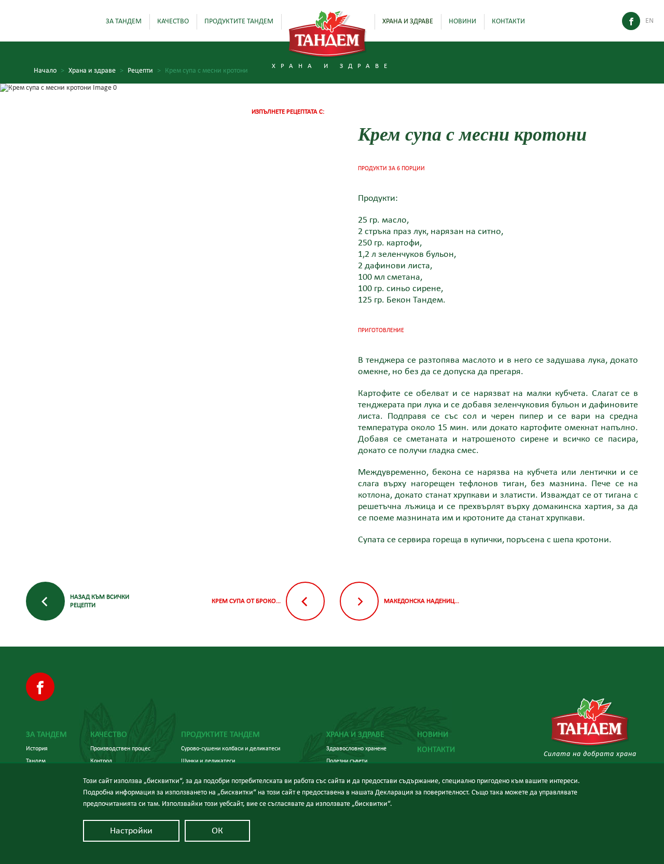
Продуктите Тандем (238, 21)
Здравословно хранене (356, 748)
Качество (173, 21)
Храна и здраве (407, 21)
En (649, 20)
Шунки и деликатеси (208, 761)
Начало (49, 70)
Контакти (508, 21)
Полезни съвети (346, 761)
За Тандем (124, 21)
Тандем (36, 761)
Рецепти (144, 70)
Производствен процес (120, 748)
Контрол (101, 761)
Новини (462, 21)
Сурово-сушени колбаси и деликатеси (230, 748)
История (37, 748)
